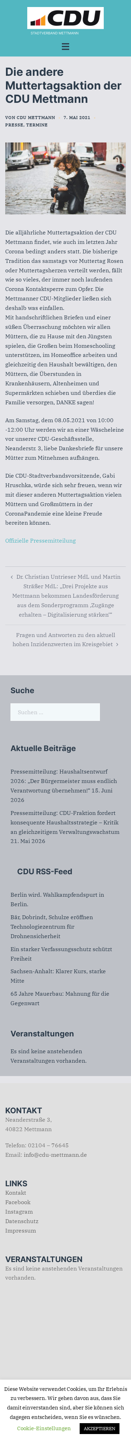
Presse (14, 124)
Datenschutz (21, 1221)
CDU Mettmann (36, 117)
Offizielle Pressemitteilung (40, 540)
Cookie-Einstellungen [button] (44, 1428)
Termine (37, 124)
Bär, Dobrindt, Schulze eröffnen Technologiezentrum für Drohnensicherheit (51, 927)
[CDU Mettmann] (65, 20)
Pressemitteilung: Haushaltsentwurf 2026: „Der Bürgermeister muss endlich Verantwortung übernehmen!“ (63, 781)
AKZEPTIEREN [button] (99, 1429)
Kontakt (15, 1192)
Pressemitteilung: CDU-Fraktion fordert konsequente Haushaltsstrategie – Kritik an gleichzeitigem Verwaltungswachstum (64, 822)
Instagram (19, 1211)
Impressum (20, 1230)
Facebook (17, 1202)
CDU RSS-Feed (44, 871)
